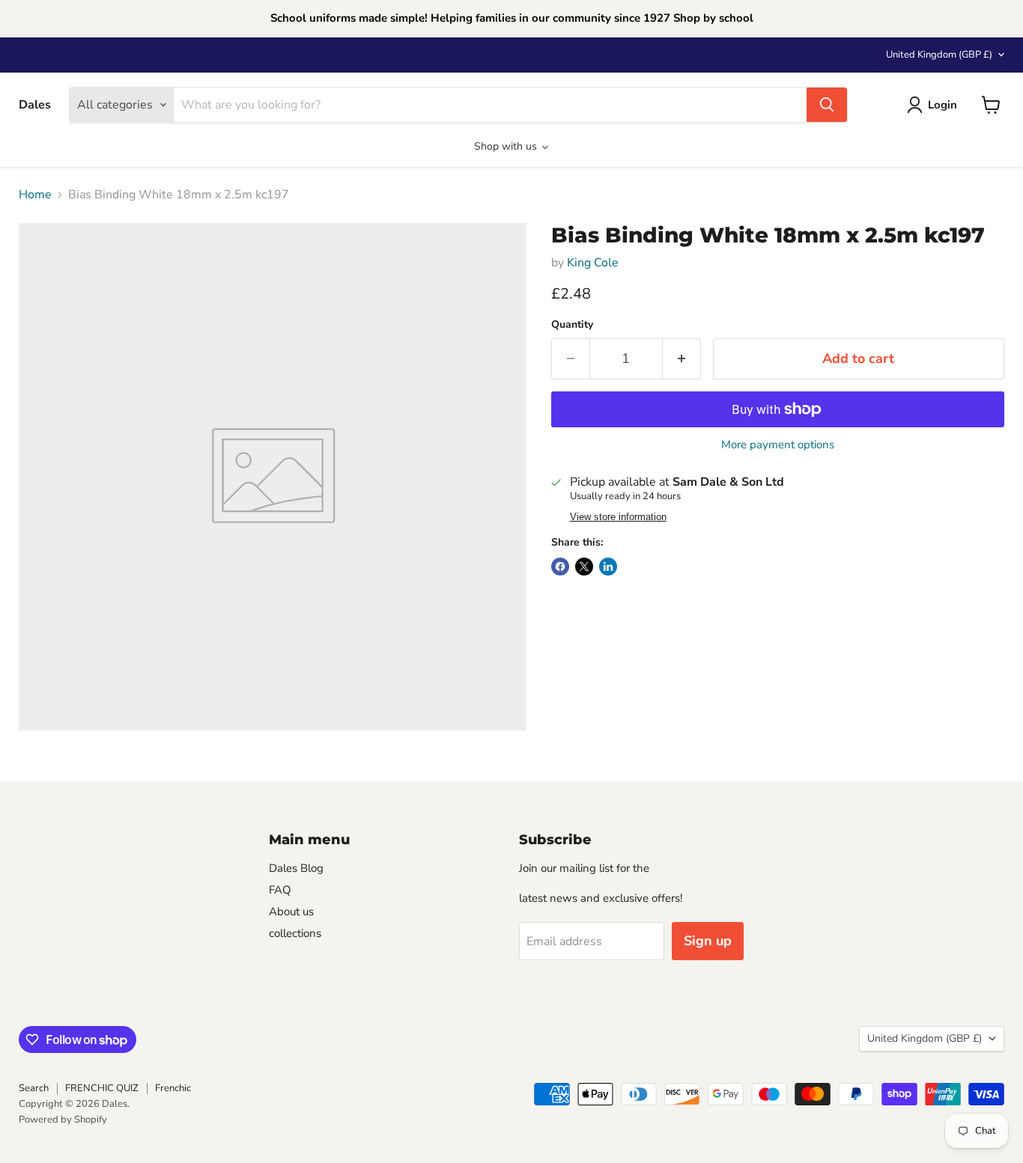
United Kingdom (939, 54)
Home (35, 194)
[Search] (827, 105)
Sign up (708, 941)
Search (34, 1088)
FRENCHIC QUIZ (102, 1088)
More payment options (777, 445)
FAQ (280, 889)
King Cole (593, 262)
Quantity (572, 325)
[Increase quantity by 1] (682, 358)
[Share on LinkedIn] (608, 567)
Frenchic (173, 1088)
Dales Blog (296, 868)
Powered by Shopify (63, 1119)
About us (291, 911)
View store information (618, 517)
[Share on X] (584, 567)
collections (295, 933)
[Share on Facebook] (560, 567)
